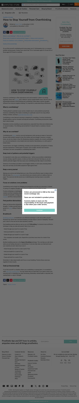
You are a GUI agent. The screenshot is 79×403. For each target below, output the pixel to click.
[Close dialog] (55, 190)
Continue (39, 210)
